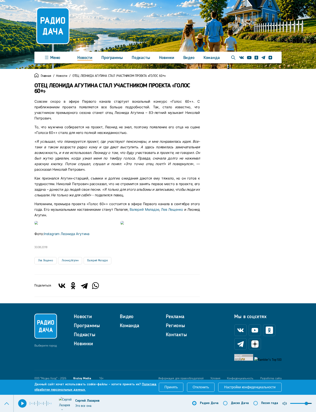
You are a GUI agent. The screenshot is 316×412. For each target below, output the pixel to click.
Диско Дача (240, 403)
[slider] (306, 403)
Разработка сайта (271, 378)
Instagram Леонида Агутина (66, 234)
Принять (171, 387)
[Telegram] (84, 285)
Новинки (166, 58)
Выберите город (45, 345)
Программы (112, 58)
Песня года (269, 403)
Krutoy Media (82, 378)
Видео (189, 58)
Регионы (175, 325)
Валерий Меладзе (144, 209)
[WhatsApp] (95, 285)
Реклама (175, 316)
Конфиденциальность (240, 378)
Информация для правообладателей (181, 378)
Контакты (176, 335)
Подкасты (141, 58)
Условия (215, 378)
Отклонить (201, 387)
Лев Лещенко (172, 209)
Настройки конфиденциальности (250, 387)
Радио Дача (209, 403)
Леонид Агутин (70, 260)
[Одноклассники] (73, 285)
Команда (212, 58)
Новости (84, 58)
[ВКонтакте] (62, 285)
